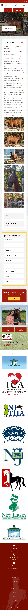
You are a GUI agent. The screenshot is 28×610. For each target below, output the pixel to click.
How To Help (14, 588)
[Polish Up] (14, 260)
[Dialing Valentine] (14, 255)
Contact (14, 592)
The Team (14, 577)
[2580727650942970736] (14, 124)
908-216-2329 (14, 559)
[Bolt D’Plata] (14, 271)
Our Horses (14, 585)
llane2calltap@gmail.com (14, 568)
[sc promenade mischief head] (14, 178)
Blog (14, 596)
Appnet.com (14, 607)
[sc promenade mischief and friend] (14, 200)
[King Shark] (14, 239)
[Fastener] (14, 250)
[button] (24, 5)
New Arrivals (14, 600)
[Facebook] (16, 5)
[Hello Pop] (14, 266)
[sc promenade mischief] (14, 156)
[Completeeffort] (14, 245)
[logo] (4, 5)
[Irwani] (14, 276)
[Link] (24, 1)
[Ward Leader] (14, 281)
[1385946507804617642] (14, 139)
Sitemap (20, 607)
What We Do (14, 581)
